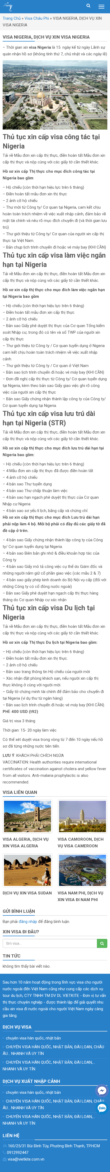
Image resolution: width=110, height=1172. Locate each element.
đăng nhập (28, 921)
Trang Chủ (12, 18)
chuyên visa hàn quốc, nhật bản (33, 1038)
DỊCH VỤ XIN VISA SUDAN (27, 893)
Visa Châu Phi (37, 18)
